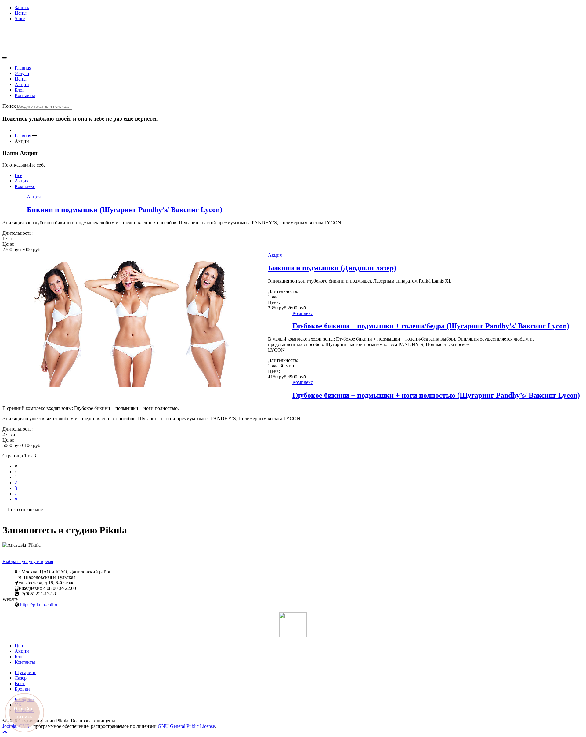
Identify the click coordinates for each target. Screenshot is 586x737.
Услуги (22, 73)
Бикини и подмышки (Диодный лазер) (332, 268)
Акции (22, 84)
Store (20, 18)
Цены (21, 13)
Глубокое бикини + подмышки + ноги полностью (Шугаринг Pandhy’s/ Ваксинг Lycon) (436, 395)
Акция (21, 180)
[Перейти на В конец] (16, 499)
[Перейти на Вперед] (15, 493)
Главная (23, 67)
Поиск (9, 106)
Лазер (21, 678)
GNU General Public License (186, 726)
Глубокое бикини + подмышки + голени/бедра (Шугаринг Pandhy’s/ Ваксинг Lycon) (430, 326)
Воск (20, 683)
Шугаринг (25, 672)
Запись (22, 7)
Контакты (25, 95)
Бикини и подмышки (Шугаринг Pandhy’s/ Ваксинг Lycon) (124, 210)
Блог (19, 89)
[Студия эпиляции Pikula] (49, 52)
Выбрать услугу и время (27, 561)
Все (18, 175)
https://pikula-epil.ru (39, 604)
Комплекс (25, 186)
